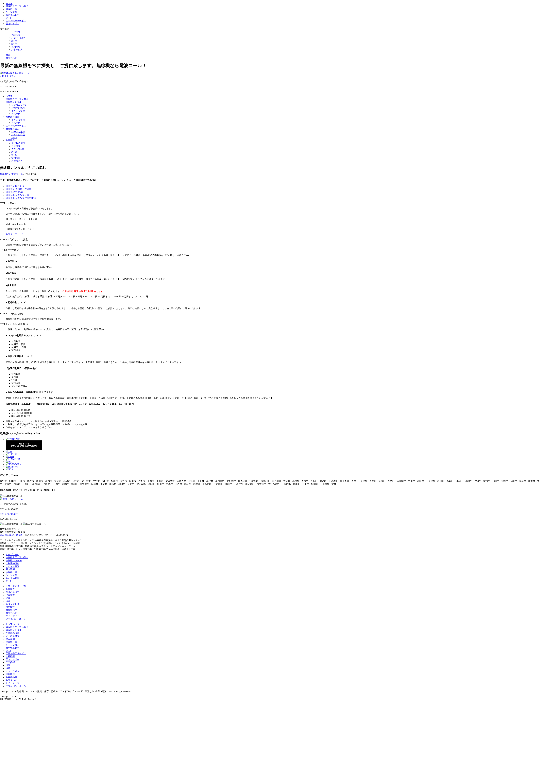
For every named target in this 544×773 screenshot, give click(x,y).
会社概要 (15, 32)
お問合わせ (11, 58)
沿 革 (14, 44)
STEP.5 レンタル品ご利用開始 (21, 198)
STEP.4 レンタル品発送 (17, 195)
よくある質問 (18, 111)
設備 (8, 598)
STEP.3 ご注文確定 (15, 192)
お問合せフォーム (15, 234)
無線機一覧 (11, 9)
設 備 (14, 41)
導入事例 (15, 114)
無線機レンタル (14, 102)
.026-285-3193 (9, 514)
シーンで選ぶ (12, 12)
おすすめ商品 (12, 15)
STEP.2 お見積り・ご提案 (18, 189)
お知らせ (10, 55)
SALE (8, 18)
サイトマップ (12, 616)
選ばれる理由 (12, 23)
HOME (9, 3)
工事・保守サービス (16, 20)
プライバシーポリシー (17, 619)
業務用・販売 (12, 117)
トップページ (12, 554)
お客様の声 (17, 49)
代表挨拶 (15, 35)
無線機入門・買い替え (17, 6)
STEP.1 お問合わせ (15, 186)
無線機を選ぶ (12, 128)
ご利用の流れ (18, 108)
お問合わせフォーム (10, 76)
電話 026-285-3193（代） (12, 535)
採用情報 (15, 47)
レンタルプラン (19, 105)
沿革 (8, 601)
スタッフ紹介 (18, 38)
